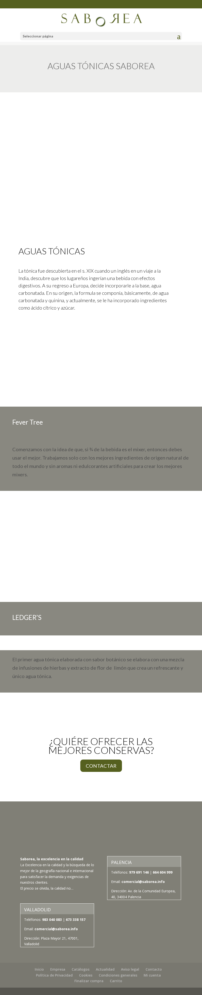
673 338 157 (75, 919)
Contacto (154, 969)
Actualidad (105, 969)
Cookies (85, 975)
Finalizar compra (88, 980)
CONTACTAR (101, 766)
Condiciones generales (118, 975)
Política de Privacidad (54, 975)
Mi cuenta (152, 975)
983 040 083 (52, 919)
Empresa (57, 969)
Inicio (39, 969)
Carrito (116, 980)
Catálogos (80, 969)
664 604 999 (162, 872)
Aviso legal (130, 969)
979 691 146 (139, 872)
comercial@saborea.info (143, 881)
